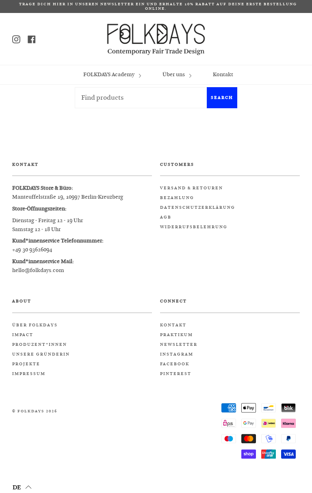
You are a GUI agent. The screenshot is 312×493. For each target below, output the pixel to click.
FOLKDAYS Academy (109, 74)
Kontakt (223, 74)
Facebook (174, 364)
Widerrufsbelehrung (194, 227)
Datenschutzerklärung (197, 207)
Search (222, 97)
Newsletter (178, 344)
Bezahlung (177, 197)
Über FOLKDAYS (35, 325)
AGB (165, 217)
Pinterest (175, 373)
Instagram (176, 354)
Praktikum (176, 334)
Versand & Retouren (191, 188)
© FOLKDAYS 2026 (34, 411)
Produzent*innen (39, 344)
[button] (22, 486)
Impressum (29, 373)
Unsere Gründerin (41, 354)
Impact (22, 334)
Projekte (26, 364)
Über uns (174, 74)
